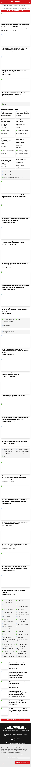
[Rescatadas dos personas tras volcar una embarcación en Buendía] (15, 210)
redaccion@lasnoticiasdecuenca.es (16, 743)
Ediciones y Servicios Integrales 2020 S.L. (16, 734)
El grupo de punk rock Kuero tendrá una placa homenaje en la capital (6, 122)
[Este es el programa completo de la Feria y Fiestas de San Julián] (8, 133)
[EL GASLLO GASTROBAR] (8, 601)
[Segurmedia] (20, 649)
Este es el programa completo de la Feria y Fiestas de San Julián (6, 141)
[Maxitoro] (19, 616)
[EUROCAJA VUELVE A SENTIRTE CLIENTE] (8, 640)
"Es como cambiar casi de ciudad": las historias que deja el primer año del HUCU (21, 160)
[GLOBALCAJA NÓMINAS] (22, 645)
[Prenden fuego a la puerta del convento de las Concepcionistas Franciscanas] (4, 684)
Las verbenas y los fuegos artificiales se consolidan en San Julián (6, 161)
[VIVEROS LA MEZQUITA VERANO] (22, 606)
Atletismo (9, 5)
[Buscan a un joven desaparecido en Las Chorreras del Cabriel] (15, 536)
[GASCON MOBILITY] (8, 656)
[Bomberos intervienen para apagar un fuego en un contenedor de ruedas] (4, 675)
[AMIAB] (4, 634)
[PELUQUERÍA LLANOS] (8, 332)
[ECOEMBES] (20, 600)
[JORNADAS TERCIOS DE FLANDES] (8, 645)
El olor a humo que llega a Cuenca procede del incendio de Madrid (20, 122)
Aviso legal (4, 730)
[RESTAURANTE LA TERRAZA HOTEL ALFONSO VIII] (8, 451)
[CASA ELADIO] (20, 609)
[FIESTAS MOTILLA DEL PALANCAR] (8, 620)
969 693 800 (16, 738)
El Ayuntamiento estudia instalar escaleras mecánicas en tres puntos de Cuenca (21, 141)
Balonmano (17, 5)
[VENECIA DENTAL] (21, 627)
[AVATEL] (4, 104)
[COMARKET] (20, 631)
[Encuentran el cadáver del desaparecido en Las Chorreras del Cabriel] (15, 514)
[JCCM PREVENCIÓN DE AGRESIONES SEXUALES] (8, 321)
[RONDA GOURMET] (7, 649)
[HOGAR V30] (5, 624)
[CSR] (3, 456)
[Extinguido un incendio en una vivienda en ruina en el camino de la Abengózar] (15, 277)
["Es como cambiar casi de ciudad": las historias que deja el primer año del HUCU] (23, 153)
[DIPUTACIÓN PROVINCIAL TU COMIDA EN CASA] (15, 8)
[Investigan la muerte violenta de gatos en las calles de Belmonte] (4, 665)
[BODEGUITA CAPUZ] (22, 634)
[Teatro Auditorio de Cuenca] (22, 620)
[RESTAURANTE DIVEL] (8, 613)
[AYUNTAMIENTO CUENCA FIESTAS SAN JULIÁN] (22, 451)
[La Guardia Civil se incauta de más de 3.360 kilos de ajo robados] (15, 365)
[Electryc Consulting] (22, 624)
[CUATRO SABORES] (7, 609)
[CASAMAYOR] (6, 616)
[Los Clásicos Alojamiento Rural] (22, 652)
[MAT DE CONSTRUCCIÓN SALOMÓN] (12, 177)
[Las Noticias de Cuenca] (9, 172)
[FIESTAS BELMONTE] (22, 656)
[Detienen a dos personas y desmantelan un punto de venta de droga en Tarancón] (15, 559)
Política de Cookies (24, 730)
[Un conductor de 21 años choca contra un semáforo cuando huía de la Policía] (15, 409)
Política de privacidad (13, 730)
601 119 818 (16, 740)
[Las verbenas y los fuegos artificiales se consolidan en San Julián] (8, 153)
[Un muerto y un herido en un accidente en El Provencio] (4, 703)
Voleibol (23, 5)
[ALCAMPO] (19, 637)
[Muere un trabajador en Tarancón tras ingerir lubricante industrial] (15, 62)
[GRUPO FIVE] (6, 325)
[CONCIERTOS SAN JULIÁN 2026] (8, 652)
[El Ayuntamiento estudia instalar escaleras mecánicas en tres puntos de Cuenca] (23, 133)
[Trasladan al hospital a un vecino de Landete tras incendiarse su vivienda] (15, 233)
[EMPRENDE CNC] (7, 637)
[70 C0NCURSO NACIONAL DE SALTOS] (22, 613)
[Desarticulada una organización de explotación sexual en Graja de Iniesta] (4, 694)
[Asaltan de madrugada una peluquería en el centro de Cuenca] (15, 255)
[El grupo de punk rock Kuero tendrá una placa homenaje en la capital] (8, 114)
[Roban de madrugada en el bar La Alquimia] (15, 17)
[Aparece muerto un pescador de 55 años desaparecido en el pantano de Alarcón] (15, 432)
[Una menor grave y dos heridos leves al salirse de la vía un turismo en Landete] (15, 492)
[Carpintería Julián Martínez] (8, 606)
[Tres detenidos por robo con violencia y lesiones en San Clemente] (15, 387)
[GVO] (18, 319)
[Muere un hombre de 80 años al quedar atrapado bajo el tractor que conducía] (15, 40)
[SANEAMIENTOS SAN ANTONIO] (8, 627)
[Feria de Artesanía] (7, 631)
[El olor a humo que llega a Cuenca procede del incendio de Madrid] (23, 114)
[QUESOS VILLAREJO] (22, 640)
